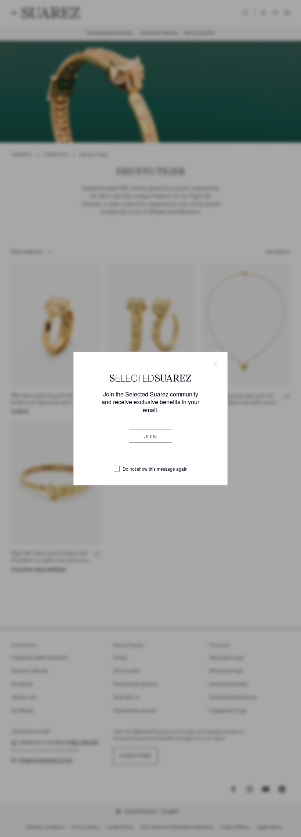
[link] (150, 436)
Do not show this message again (155, 469)
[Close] (215, 364)
